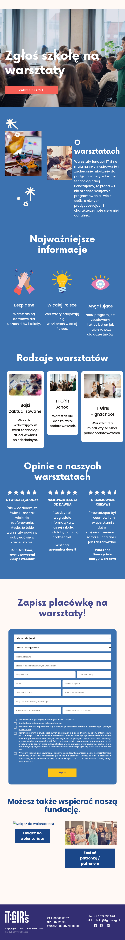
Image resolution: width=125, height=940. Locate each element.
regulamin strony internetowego (84, 726)
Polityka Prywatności (16, 931)
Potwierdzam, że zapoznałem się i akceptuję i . (65, 728)
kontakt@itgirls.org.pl (105, 920)
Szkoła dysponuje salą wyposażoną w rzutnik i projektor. (46, 719)
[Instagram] (102, 926)
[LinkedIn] (108, 926)
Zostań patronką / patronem (90, 858)
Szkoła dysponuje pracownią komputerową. (40, 723)
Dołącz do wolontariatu (32, 836)
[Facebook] (96, 926)
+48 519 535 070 (104, 916)
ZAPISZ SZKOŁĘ (31, 90)
